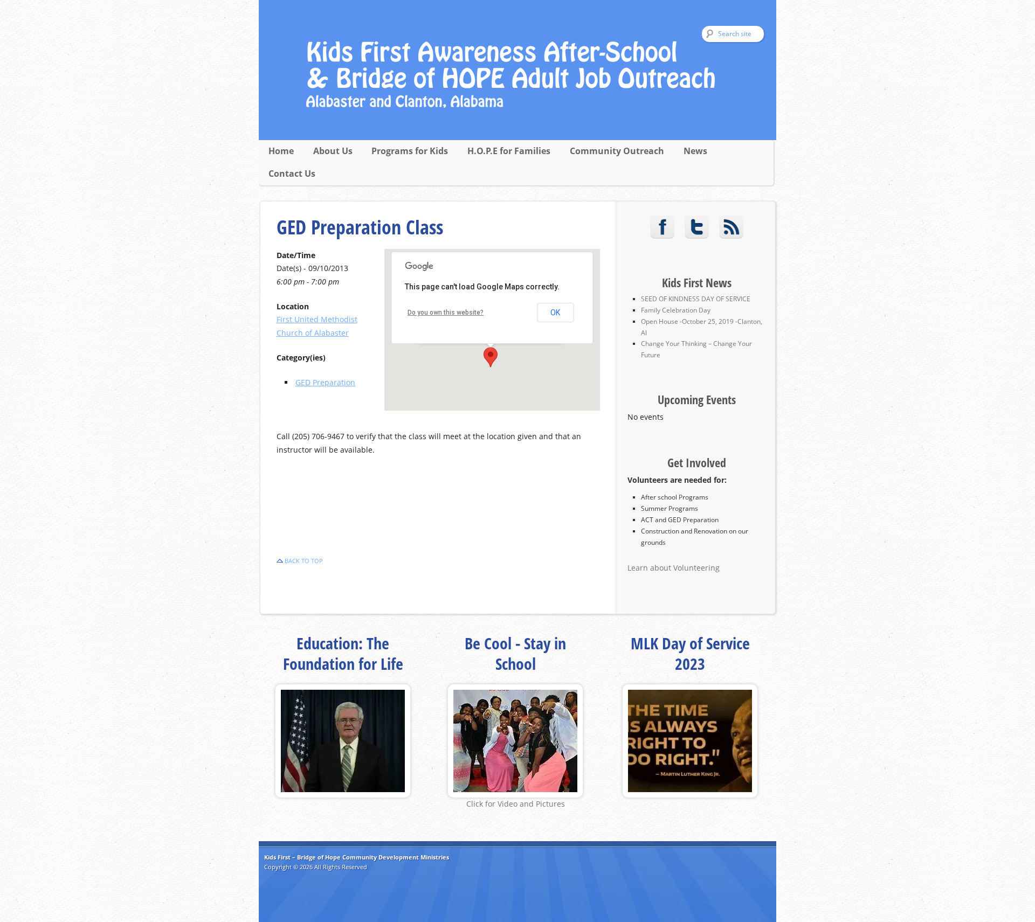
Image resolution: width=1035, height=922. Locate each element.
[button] (491, 357)
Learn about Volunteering (673, 568)
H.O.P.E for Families (508, 151)
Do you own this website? (446, 312)
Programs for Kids (409, 151)
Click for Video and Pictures (515, 804)
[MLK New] (690, 794)
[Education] (342, 794)
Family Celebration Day (675, 310)
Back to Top (304, 561)
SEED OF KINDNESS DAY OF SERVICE (695, 298)
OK (555, 312)
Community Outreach (617, 151)
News (695, 151)
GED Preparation (325, 382)
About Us (333, 151)
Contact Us (291, 173)
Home (281, 151)
